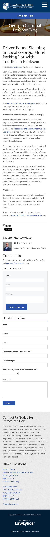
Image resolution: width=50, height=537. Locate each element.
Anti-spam (35, 532)
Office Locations (14, 464)
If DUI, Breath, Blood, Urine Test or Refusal (20, 370)
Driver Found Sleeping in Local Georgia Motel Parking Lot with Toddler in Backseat (24, 54)
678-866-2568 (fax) (11, 481)
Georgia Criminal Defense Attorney (26, 215)
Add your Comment (14, 263)
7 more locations (10, 504)
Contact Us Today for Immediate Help (18, 419)
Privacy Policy (25, 532)
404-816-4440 (26, 15)
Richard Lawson (16, 67)
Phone (6, 333)
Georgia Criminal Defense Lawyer (20, 103)
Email (8, 285)
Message (9, 294)
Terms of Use (15, 532)
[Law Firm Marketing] (25, 523)
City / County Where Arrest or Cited (17, 352)
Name (8, 276)
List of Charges (9, 361)
